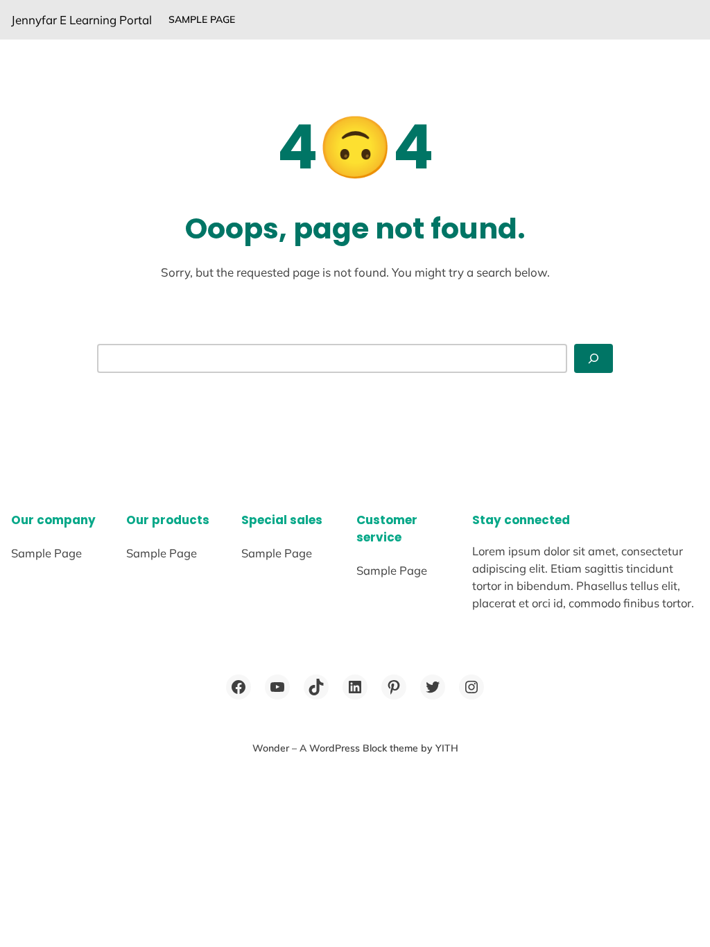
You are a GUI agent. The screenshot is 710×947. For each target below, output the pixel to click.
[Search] (593, 358)
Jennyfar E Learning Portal (81, 19)
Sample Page (201, 19)
